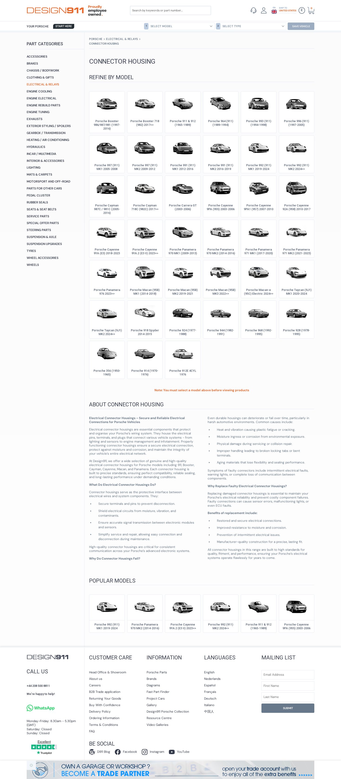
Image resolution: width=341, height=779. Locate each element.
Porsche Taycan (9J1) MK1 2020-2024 (297, 291)
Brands (152, 679)
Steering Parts (39, 230)
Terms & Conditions (103, 725)
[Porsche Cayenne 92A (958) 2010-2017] (296, 187)
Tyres (31, 251)
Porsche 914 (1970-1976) (144, 372)
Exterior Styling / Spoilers (49, 126)
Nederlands (212, 679)
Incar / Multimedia (41, 154)
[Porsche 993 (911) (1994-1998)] (258, 103)
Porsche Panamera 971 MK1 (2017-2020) (258, 251)
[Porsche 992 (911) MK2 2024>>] (296, 147)
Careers (95, 685)
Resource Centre (159, 718)
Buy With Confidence (104, 705)
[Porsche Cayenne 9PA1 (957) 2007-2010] (258, 187)
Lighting (33, 167)
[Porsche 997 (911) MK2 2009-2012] (145, 147)
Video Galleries (157, 725)
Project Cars (156, 699)
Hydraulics (36, 147)
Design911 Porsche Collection (168, 712)
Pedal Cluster (38, 195)
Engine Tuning (38, 112)
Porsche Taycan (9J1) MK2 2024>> (107, 332)
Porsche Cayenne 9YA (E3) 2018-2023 (107, 251)
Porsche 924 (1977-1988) (182, 332)
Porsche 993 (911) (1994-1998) (258, 123)
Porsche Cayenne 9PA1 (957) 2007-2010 (258, 207)
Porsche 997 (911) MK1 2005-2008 (106, 167)
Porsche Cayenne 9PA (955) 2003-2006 (221, 207)
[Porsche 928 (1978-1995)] (296, 312)
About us (95, 679)
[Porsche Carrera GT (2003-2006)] (183, 187)
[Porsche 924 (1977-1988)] (183, 312)
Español (210, 685)
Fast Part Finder (158, 692)
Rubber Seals (37, 202)
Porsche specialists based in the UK (55, 10)
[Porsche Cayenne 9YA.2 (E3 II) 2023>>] (145, 231)
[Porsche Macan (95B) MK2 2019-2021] (183, 272)
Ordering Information (104, 718)
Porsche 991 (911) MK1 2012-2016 (182, 167)
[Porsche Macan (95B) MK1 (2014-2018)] (145, 272)
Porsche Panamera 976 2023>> (107, 291)
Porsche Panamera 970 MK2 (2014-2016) (220, 251)
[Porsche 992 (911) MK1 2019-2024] (258, 147)
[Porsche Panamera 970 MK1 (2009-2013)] (183, 231)
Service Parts (38, 216)
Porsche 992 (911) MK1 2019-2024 (258, 167)
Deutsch (210, 699)
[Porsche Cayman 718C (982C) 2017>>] (145, 187)
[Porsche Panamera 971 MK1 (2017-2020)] (258, 231)
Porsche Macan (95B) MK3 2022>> (220, 291)
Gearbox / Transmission (46, 133)
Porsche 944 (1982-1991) (220, 332)
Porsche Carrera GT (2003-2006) (183, 207)
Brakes (32, 63)
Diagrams (153, 685)
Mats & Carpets (39, 174)
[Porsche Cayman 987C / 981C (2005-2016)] (107, 187)
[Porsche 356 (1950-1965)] (107, 352)
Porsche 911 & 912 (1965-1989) (183, 123)
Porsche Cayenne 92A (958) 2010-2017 (296, 207)
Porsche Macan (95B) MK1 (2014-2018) (145, 291)
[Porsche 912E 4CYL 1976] (183, 352)
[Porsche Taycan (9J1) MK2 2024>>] (107, 312)
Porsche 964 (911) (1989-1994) (220, 123)
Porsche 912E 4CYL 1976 (182, 372)
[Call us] (254, 10)
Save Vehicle (301, 26)
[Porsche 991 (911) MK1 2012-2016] (183, 147)
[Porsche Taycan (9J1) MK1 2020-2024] (296, 272)
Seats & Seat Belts (41, 209)
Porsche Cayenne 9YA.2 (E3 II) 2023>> (145, 251)
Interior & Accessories (45, 161)
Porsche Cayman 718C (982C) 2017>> (144, 207)
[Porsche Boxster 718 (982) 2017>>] (145, 103)
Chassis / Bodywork (43, 70)
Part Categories (45, 43)
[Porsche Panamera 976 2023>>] (107, 272)
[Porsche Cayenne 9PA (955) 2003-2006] (220, 187)
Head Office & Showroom (107, 672)
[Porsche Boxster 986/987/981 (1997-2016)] (107, 103)
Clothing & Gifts (40, 77)
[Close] (31, 765)
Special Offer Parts (43, 223)
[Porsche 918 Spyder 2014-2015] (145, 312)
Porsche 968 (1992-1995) (258, 332)
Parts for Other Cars (44, 188)
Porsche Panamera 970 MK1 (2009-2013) (182, 251)
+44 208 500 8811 (38, 686)
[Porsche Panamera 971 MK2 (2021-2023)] (296, 231)
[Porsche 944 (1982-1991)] (220, 312)
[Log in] (263, 10)
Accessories (37, 57)
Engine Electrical (41, 98)
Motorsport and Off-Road (48, 181)
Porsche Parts (157, 672)
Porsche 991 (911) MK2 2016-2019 (220, 167)
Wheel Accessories (42, 258)
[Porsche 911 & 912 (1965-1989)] (183, 103)
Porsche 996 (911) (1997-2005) (296, 123)
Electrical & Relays (43, 84)
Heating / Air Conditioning (48, 140)
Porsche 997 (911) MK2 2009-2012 (144, 167)
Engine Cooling (39, 91)
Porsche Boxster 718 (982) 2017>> (144, 123)
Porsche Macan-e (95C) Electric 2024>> (258, 291)
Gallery (152, 705)
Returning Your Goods (105, 699)
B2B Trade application (104, 692)
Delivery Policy (100, 712)
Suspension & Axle (42, 237)
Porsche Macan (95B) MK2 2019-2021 (183, 291)
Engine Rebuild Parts (43, 105)
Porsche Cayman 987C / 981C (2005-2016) (107, 209)
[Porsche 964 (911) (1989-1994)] (220, 103)
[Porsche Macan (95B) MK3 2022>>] (220, 272)
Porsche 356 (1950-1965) (106, 372)
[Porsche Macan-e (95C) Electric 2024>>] (258, 272)
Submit (288, 708)
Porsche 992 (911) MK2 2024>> (296, 167)
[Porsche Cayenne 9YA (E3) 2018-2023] (107, 231)
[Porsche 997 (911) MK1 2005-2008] (107, 147)
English (209, 672)
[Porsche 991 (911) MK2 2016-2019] (220, 147)
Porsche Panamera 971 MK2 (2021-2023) (296, 251)
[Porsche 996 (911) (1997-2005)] (296, 103)
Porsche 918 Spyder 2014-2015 (145, 332)
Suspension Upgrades (44, 244)
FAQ (92, 731)
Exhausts (34, 119)
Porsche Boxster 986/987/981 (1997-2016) (107, 124)
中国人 (209, 712)
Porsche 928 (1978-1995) (296, 332)
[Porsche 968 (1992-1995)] (258, 312)
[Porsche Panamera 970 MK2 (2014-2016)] (220, 231)
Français (210, 692)
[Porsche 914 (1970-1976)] (145, 352)
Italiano (209, 705)
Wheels (33, 265)
